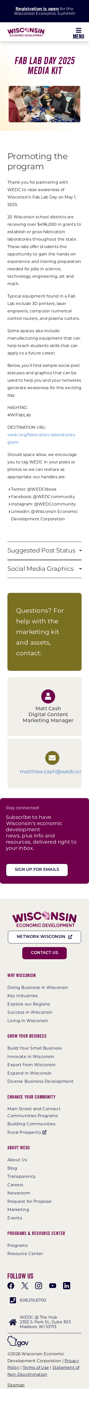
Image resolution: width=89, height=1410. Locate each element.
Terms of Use (36, 1366)
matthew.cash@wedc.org (52, 771)
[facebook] (10, 1284)
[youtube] (52, 1284)
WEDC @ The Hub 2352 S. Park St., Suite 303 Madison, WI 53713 (45, 1321)
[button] (80, 550)
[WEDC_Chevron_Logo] (25, 29)
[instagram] (38, 1284)
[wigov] (17, 1336)
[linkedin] (66, 1284)
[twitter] (24, 1284)
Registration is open (37, 8)
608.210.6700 (33, 1299)
